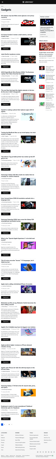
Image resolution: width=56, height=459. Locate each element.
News (2, 435)
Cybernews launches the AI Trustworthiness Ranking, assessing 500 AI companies (47, 30)
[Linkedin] (46, 452)
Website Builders (19, 445)
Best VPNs (17, 440)
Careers (45, 442)
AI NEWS (43, 24)
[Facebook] (40, 452)
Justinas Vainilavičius (6, 286)
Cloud (2, 447)
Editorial (3, 437)
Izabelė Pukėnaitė (6, 329)
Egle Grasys (43, 34)
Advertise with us (47, 440)
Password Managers (19, 437)
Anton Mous (5, 113)
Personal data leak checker (34, 438)
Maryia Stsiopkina (6, 75)
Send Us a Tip (47, 437)
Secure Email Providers (20, 442)
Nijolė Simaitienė (5, 38)
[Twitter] (38, 452)
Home (2, 6)
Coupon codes (33, 448)
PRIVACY (42, 49)
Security (3, 440)
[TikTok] (48, 452)
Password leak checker (35, 441)
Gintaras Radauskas (6, 19)
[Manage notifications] (52, 456)
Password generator (34, 435)
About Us (46, 435)
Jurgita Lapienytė (6, 93)
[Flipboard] (51, 452)
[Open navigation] (2, 2)
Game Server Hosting (20, 449)
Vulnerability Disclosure (19, 456)
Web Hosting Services (20, 447)
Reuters (4, 348)
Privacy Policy (18, 455)
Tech (2, 449)
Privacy (2, 442)
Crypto (2, 445)
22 (9, 424)
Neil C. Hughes (5, 136)
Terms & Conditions (26, 455)
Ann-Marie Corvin (43, 58)
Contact (7, 455)
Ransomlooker (33, 446)
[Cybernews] (28, 2)
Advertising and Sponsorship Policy (7, 456)
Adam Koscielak (5, 56)
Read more (4, 29)
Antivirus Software (19, 435)
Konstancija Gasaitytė (7, 160)
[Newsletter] (54, 452)
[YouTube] (43, 452)
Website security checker (35, 443)
